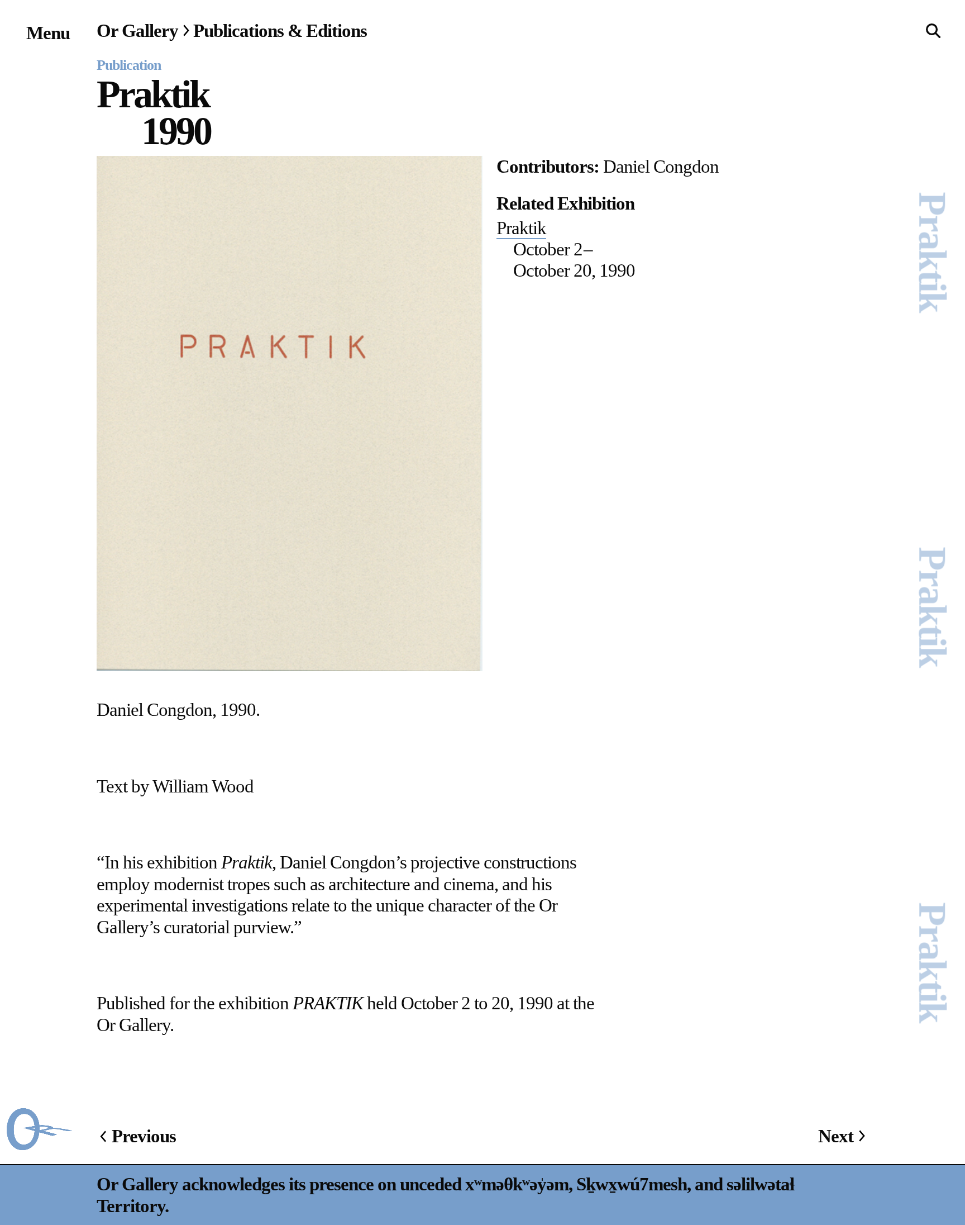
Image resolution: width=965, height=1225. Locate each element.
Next (835, 1136)
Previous (144, 1136)
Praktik (521, 227)
